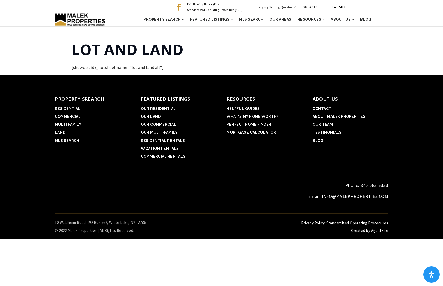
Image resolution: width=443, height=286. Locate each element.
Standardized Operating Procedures (357, 222)
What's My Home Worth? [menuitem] (252, 116)
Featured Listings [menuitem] (210, 19)
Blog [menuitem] (365, 19)
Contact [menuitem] (322, 109)
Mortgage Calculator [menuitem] (251, 132)
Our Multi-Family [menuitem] (159, 132)
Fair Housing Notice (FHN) (204, 4)
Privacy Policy (313, 222)
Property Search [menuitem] (163, 19)
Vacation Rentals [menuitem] (160, 148)
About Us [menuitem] (341, 19)
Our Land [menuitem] (151, 116)
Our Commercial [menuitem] (158, 124)
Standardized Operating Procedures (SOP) (215, 10)
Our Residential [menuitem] (158, 109)
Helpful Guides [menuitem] (243, 109)
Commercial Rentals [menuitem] (163, 156)
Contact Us (310, 7)
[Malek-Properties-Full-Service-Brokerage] (79, 19)
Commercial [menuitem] (68, 116)
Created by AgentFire (369, 230)
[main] (221, 49)
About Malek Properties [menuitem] (339, 116)
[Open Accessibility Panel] (431, 274)
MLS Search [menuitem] (251, 19)
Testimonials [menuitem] (327, 132)
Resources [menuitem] (310, 19)
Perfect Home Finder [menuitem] (249, 124)
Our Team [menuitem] (323, 124)
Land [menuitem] (60, 132)
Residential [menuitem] (67, 109)
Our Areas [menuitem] (280, 19)
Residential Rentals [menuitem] (163, 141)
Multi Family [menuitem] (68, 124)
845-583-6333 (343, 7)
